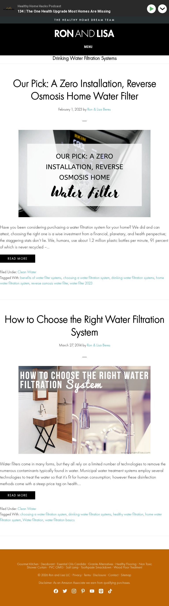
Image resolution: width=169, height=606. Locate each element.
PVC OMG (56, 567)
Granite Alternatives (100, 564)
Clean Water (27, 271)
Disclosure (99, 575)
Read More (18, 258)
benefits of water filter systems (40, 277)
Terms (87, 575)
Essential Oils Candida (71, 564)
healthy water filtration (128, 514)
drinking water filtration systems (132, 277)
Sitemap (126, 575)
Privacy (77, 575)
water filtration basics (60, 519)
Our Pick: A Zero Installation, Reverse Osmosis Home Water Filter (84, 89)
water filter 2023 (81, 283)
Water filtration (33, 519)
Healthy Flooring (126, 564)
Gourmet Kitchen (28, 564)
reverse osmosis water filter (49, 283)
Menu (88, 47)
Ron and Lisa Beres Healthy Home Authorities (84, 33)
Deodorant (48, 564)
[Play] (152, 9)
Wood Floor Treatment (128, 567)
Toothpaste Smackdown (96, 567)
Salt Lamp (72, 567)
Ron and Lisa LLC (59, 575)
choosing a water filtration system (86, 277)
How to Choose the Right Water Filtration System (84, 325)
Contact (113, 575)
